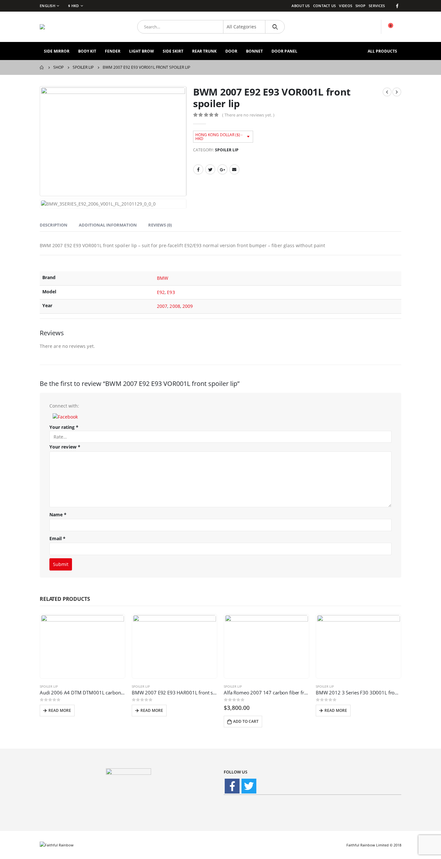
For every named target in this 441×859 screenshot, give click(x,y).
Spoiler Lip (227, 150)
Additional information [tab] (108, 225)
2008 (174, 306)
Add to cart (246, 721)
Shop (360, 5)
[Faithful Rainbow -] (60, 26)
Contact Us (324, 5)
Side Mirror (56, 51)
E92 (161, 292)
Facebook (198, 169)
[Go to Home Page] (42, 67)
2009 (187, 306)
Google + (222, 169)
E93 (171, 292)
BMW (162, 278)
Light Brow (141, 51)
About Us (301, 5)
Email (234, 169)
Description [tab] (53, 225)
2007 (162, 306)
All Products (382, 51)
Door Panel (284, 51)
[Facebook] (397, 6)
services (377, 5)
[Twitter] (248, 786)
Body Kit (87, 51)
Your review (64, 447)
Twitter (210, 169)
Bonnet (254, 51)
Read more (59, 710)
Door (231, 51)
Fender (112, 51)
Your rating (63, 427)
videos (345, 5)
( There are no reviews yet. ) (248, 115)
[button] (65, 416)
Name (58, 514)
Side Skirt (173, 51)
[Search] (274, 26)
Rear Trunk (204, 51)
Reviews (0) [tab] (160, 225)
